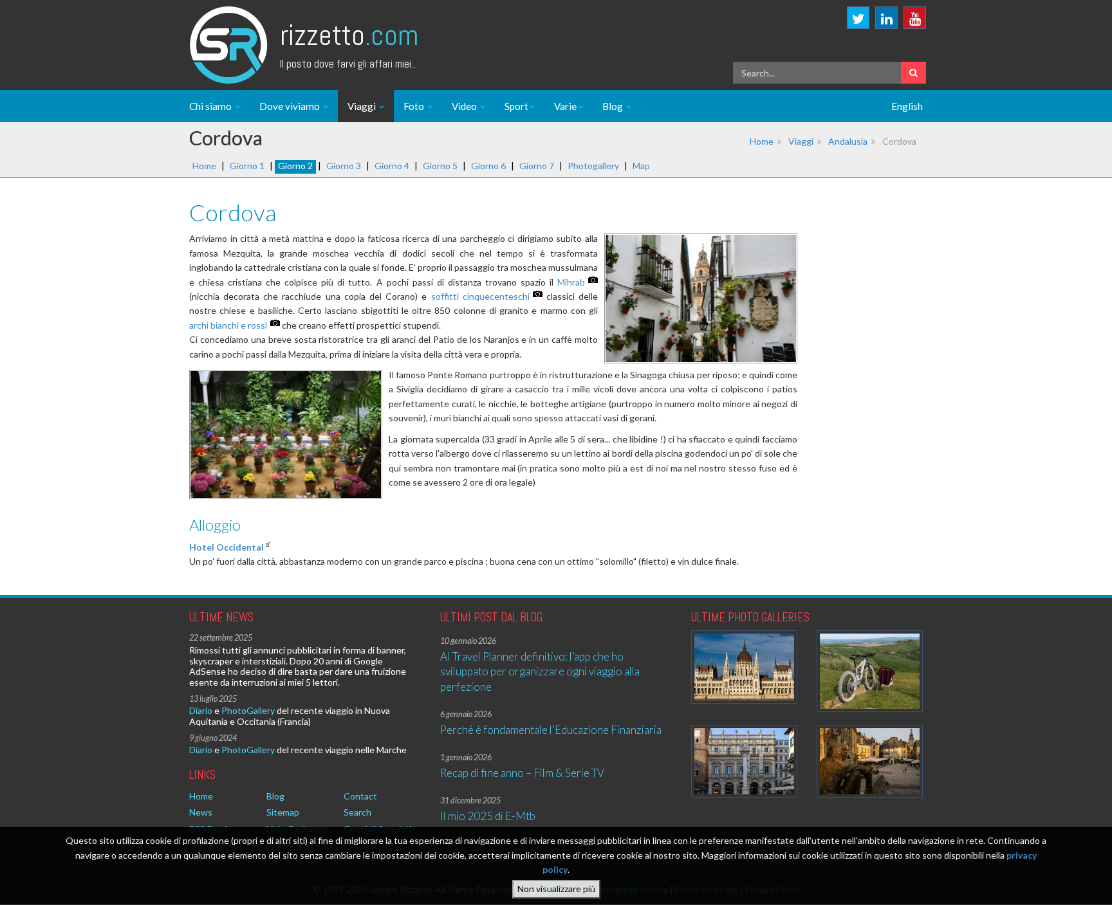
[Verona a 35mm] (744, 761)
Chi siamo (211, 106)
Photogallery (593, 165)
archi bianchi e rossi (228, 325)
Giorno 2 (295, 165)
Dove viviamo (290, 106)
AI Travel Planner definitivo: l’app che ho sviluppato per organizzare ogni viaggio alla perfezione (540, 671)
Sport (516, 106)
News (200, 812)
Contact (360, 796)
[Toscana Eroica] (870, 671)
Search (357, 812)
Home (762, 141)
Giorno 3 (343, 165)
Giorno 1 (247, 165)
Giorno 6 (488, 165)
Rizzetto (349, 35)
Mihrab (571, 282)
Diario (200, 710)
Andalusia (847, 141)
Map (641, 165)
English (907, 106)
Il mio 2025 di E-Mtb (487, 816)
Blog (613, 106)
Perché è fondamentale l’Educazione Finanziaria (551, 729)
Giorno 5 (440, 165)
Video (465, 106)
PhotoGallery (248, 710)
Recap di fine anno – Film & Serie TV (522, 773)
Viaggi (363, 106)
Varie (565, 106)
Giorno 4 (392, 165)
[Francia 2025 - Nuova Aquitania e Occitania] (870, 761)
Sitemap (282, 812)
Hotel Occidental (226, 547)
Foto (414, 106)
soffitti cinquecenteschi (480, 296)
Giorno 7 (536, 165)
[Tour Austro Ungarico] (744, 666)
